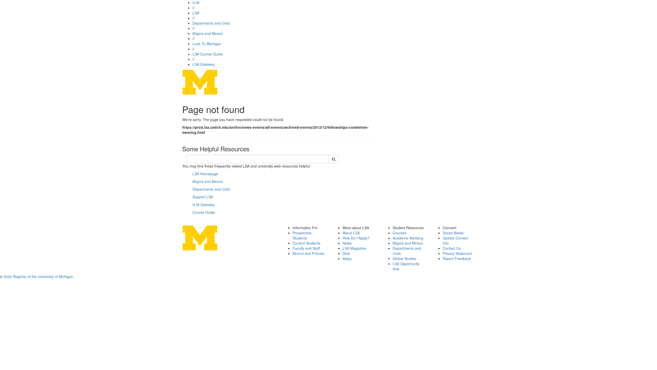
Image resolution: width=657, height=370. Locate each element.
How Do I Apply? (356, 237)
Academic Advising (408, 237)
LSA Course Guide (207, 54)
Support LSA (202, 196)
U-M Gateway (203, 204)
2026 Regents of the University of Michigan (38, 276)
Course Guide (203, 212)
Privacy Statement (457, 253)
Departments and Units (211, 23)
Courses (399, 232)
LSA (195, 12)
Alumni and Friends (308, 253)
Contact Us (452, 248)
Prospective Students (302, 235)
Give (346, 253)
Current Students (306, 243)
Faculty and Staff (306, 248)
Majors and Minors (207, 33)
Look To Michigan (206, 43)
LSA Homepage (205, 173)
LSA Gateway (203, 64)
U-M (195, 2)
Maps (347, 258)
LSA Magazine (354, 248)
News (347, 243)
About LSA (351, 232)
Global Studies (404, 258)
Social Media (453, 232)
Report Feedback (457, 258)
